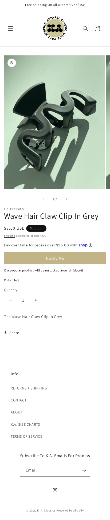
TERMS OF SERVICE (26, 436)
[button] (11, 28)
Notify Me (55, 258)
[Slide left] (43, 199)
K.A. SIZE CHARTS (25, 424)
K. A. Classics (46, 510)
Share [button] (14, 332)
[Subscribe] (84, 470)
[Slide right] (67, 199)
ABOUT (16, 412)
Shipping (9, 235)
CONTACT (18, 400)
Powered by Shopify (70, 510)
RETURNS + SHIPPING (29, 388)
